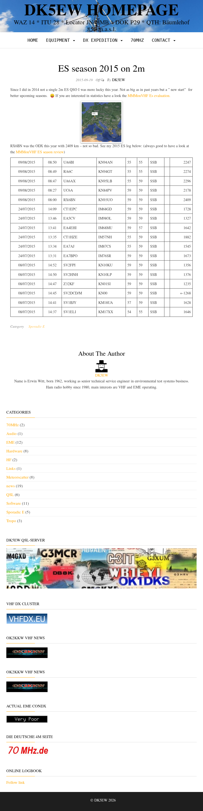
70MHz (137, 40)
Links (11, 468)
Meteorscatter (17, 477)
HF (8, 459)
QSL (10, 494)
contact (162, 40)
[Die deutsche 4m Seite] (28, 749)
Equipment (59, 40)
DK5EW (118, 79)
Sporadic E (37, 326)
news (10, 485)
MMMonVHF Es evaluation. (148, 95)
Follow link (15, 782)
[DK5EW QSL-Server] (101, 567)
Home (32, 40)
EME (10, 442)
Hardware (14, 450)
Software (13, 503)
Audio (11, 433)
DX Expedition (101, 40)
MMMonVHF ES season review (40, 151)
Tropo (11, 520)
